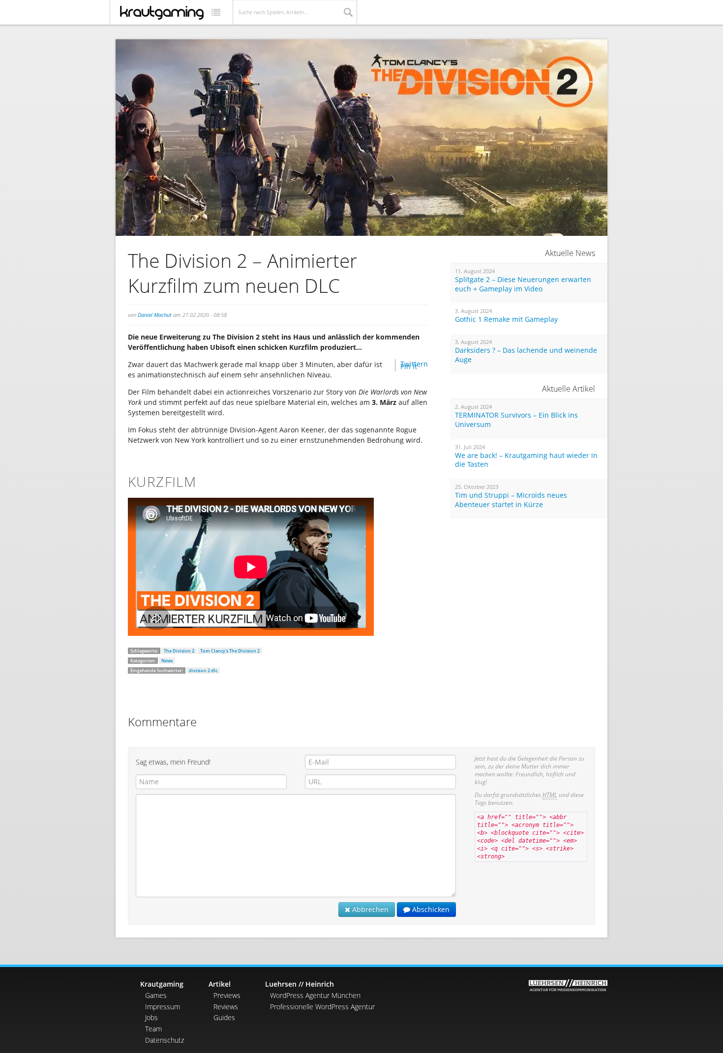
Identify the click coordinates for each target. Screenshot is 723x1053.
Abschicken (430, 909)
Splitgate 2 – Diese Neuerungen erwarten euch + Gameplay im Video (523, 284)
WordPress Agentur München (315, 995)
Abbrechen (369, 909)
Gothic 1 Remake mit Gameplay (506, 319)
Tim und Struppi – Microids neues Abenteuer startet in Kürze (511, 500)
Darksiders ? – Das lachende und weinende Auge (526, 355)
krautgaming (162, 13)
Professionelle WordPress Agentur (322, 1006)
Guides (224, 1017)
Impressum (162, 1006)
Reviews (225, 1006)
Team (153, 1028)
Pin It (408, 366)
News (167, 660)
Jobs (151, 1017)
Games (156, 995)
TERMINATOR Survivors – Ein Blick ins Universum (516, 420)
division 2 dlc (203, 670)
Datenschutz (164, 1040)
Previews (227, 995)
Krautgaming (161, 984)
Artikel (220, 984)
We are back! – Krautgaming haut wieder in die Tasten (526, 460)
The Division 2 (179, 651)
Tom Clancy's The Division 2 (230, 651)
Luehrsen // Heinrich (299, 984)
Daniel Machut (155, 314)
